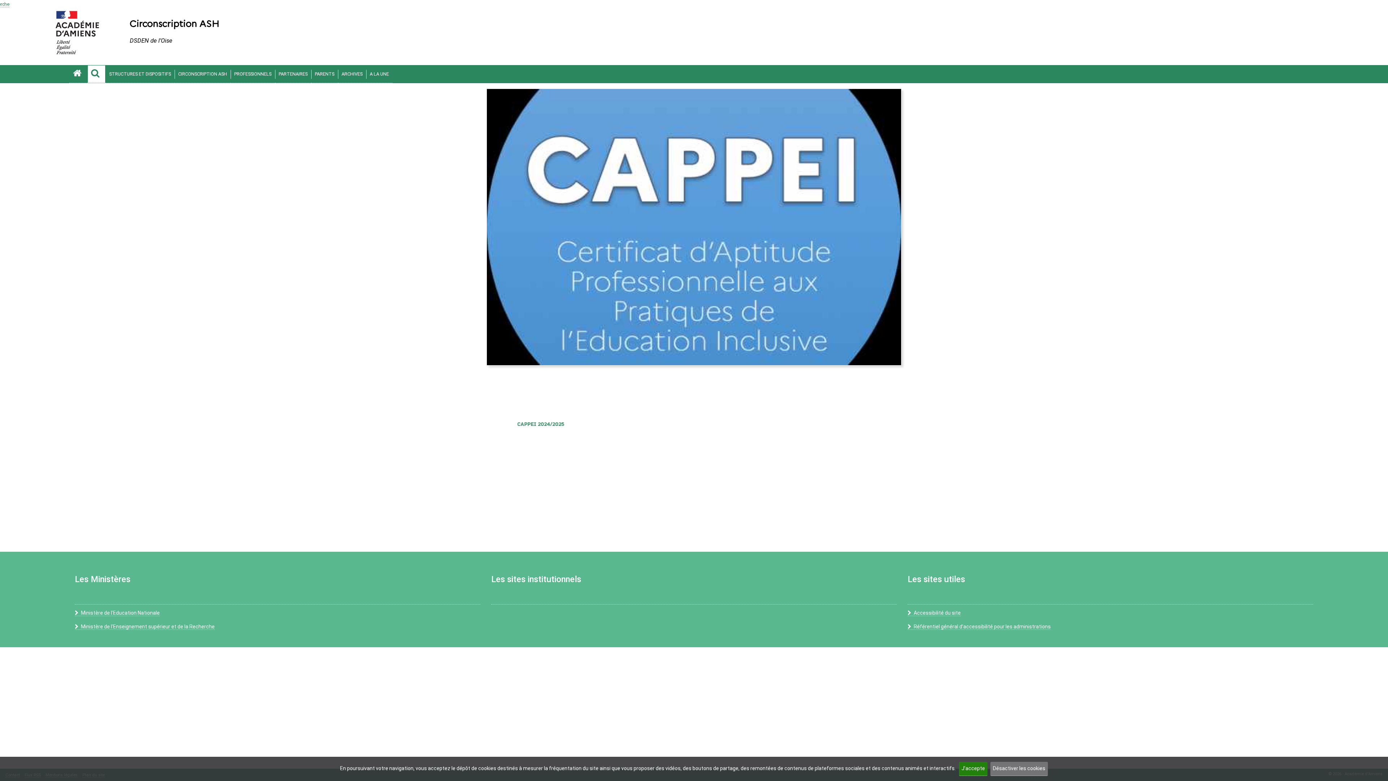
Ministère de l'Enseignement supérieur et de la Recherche (148, 627)
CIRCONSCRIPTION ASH (202, 74)
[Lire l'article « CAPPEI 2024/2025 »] (694, 227)
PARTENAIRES (293, 74)
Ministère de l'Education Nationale (120, 613)
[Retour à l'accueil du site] (78, 74)
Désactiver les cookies (1019, 768)
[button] (96, 74)
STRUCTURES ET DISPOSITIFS (140, 74)
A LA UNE (379, 74)
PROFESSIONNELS (252, 74)
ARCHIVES (352, 74)
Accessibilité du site (937, 613)
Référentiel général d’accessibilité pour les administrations (982, 627)
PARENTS (324, 74)
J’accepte (973, 768)
